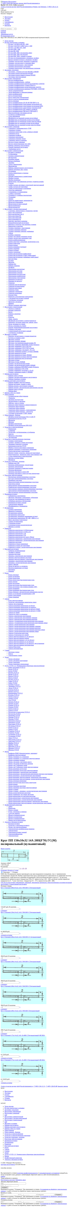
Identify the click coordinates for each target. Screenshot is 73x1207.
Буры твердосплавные (15, 600)
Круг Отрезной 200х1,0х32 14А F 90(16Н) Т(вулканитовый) (20, 1011)
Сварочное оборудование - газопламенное (22, 410)
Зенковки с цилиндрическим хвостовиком (22, 563)
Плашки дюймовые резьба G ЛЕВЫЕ (20, 372)
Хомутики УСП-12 (14, 741)
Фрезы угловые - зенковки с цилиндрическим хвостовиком (27, 791)
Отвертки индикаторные (16, 286)
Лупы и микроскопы (15, 164)
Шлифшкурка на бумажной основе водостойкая (23, 120)
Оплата (7, 20)
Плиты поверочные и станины (18, 173)
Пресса (10, 654)
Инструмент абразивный (13, 78)
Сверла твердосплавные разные (18, 638)
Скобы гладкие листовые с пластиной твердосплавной (26, 185)
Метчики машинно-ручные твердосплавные (22, 357)
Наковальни (12, 429)
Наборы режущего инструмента (15, 381)
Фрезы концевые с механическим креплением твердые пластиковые (30, 774)
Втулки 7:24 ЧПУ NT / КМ (17, 47)
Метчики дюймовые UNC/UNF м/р (19, 346)
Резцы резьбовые (13, 588)
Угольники (11, 197)
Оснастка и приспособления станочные (17, 439)
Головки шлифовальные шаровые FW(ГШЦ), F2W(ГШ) (26, 89)
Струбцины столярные (15, 332)
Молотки (11, 262)
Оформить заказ (20, 1180)
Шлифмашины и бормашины (17, 506)
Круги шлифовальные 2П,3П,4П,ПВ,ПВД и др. (23, 102)
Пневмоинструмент (11, 494)
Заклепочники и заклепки (16, 401)
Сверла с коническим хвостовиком (19, 616)
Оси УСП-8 (12, 700)
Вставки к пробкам (14, 152)
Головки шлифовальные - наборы (19, 82)
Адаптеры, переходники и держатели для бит (23, 211)
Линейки (11, 162)
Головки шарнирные (15, 509)
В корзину (4, 870)
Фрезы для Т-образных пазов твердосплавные (23, 767)
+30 (25, 868)
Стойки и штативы (14, 193)
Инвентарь (11, 808)
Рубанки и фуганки (14, 329)
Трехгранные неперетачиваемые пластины (22, 490)
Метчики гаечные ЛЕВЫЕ (17, 341)
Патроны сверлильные (15, 466)
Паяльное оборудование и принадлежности (22, 405)
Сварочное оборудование (16, 408)
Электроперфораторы (15, 834)
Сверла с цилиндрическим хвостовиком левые (23, 631)
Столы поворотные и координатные (20, 456)
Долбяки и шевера (14, 552)
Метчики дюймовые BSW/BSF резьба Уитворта (23, 344)
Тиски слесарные (14, 659)
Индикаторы (12, 157)
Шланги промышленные (16, 818)
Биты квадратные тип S (16, 214)
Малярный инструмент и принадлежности (22, 320)
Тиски (7, 657)
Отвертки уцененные (15, 291)
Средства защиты (14, 813)
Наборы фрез (12, 391)
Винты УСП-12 (13, 676)
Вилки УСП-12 (13, 674)
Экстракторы (12, 437)
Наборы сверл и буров (15, 375)
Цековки (11, 571)
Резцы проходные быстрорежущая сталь (21, 580)
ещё (6, 1115)
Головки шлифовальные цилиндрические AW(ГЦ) (24, 87)
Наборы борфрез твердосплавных (19, 382)
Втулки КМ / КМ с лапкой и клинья (20, 56)
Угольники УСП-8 (14, 736)
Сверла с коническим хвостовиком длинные (22, 617)
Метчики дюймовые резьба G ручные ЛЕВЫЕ (23, 351)
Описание (6, 872)
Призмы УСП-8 (13, 719)
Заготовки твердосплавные (17, 77)
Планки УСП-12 (13, 705)
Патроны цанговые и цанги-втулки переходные (23, 473)
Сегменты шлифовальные (16, 114)
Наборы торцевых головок (17, 379)
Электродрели (13, 830)
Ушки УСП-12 (13, 738)
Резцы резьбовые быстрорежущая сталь (21, 590)
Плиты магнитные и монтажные (19, 451)
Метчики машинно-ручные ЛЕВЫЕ (20, 355)
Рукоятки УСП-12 (14, 731)
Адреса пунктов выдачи (8, 7)
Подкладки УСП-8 (14, 714)
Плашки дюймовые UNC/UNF (18, 369)
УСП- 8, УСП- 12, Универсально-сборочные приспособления (24, 666)
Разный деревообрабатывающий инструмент (23, 327)
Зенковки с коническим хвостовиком (20, 561)
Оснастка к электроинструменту (18, 825)
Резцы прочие (12, 581)
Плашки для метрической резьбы (19, 363)
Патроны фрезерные (15, 470)
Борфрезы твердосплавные (17, 755)
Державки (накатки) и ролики (18, 444)
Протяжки (11, 569)
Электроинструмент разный (17, 832)
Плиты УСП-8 (13, 710)
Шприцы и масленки (15, 435)
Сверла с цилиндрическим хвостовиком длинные (24, 626)
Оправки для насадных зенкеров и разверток (23, 61)
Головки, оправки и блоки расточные (20, 442)
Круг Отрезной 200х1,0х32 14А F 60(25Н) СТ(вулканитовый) (21, 986)
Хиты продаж (9, 41)
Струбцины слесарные (15, 300)
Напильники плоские (15, 272)
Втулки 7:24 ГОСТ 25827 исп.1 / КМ (20, 46)
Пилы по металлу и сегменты (18, 566)
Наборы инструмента (11, 374)
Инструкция (9, 17)
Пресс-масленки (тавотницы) (17, 520)
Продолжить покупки (8, 1180)
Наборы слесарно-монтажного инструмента (22, 377)
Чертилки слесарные (15, 302)
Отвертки (11, 283)
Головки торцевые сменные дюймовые (21, 231)
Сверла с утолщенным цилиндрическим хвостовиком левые (28, 623)
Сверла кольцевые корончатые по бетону (21, 605)
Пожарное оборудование (16, 406)
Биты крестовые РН (14, 217)
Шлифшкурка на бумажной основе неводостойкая (24, 121)
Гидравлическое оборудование (18, 396)
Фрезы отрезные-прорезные (17, 781)
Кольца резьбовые (14, 161)
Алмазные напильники (15, 137)
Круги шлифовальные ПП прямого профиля (22, 109)
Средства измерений (15, 190)
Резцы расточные (14, 583)
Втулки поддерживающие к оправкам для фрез (23, 58)
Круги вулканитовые (15, 96)
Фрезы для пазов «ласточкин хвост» (20, 762)
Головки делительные (15, 441)
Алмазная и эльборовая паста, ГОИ (19, 128)
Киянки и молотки (14, 314)
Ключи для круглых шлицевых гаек (20, 238)
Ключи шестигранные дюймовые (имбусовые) (23, 257)
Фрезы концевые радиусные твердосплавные (23, 770)
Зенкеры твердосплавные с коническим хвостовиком (25, 559)
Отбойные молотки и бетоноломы (19, 501)
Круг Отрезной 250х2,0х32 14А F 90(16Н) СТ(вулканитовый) (21, 912)
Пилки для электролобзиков (17, 827)
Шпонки (11, 422)
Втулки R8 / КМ (13, 51)
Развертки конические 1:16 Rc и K (19, 532)
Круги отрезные (13, 101)
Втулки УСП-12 (13, 679)
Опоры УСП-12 (13, 696)
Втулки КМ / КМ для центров (18, 54)
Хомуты (11, 434)
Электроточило (13, 836)
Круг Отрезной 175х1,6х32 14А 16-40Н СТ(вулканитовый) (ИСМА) (23, 1035)
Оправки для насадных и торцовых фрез (21, 63)
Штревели (11, 460)
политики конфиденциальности (27, 1173)
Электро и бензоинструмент (14, 822)
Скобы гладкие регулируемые (18, 187)
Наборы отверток (14, 266)
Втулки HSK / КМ (14, 49)
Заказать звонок (18, 3)
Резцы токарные (13, 597)
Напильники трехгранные (16, 278)
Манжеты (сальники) (15, 511)
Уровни (10, 199)
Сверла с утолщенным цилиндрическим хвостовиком (25, 621)
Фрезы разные (13, 784)
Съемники (11, 430)
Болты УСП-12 (13, 669)
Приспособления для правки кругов (20, 113)
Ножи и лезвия (13, 810)
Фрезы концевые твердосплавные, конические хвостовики (27, 777)
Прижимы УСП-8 (14, 715)
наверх (3, 1176)
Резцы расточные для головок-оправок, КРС (22, 587)
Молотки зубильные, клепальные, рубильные (23, 497)
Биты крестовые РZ (14, 216)
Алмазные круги (13, 133)
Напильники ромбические (16, 276)
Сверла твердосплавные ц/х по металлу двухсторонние (26, 643)
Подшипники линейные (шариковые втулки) (23, 516)
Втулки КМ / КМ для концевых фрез (20, 53)
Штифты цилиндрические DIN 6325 (20, 425)
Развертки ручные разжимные (18, 544)
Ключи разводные (14, 243)
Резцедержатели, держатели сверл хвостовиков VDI (25, 454)
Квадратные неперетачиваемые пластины (21, 477)
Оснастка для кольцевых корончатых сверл (22, 602)
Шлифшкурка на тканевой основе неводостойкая (24, 125)
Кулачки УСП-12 (13, 695)
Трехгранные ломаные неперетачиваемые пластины (25, 489)
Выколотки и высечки (15, 226)
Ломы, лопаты (13, 319)
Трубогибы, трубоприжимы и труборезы (21, 432)
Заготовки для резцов (12, 70)
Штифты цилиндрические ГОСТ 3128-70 (21, 417)
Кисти (10, 312)
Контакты (8, 25)
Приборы (11, 175)
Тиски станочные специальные (18, 664)
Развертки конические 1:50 (17, 535)
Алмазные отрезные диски (17, 138)
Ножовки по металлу (15, 281)
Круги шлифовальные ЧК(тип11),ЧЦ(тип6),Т (23, 111)
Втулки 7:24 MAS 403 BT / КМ (18, 44)
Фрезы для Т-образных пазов (17, 765)
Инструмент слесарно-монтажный (16, 209)
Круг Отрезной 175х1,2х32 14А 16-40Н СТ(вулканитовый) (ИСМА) (23, 1060)
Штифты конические (15, 423)
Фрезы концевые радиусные (17, 769)
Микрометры (12, 166)
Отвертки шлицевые (15, 293)
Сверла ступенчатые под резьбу (18, 635)
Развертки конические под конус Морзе (21, 537)
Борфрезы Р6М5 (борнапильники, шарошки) (22, 753)
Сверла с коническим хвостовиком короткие (22, 619)
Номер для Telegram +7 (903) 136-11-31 (45, 7)
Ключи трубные (13, 250)
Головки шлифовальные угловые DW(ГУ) (22, 85)
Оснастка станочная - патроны (14, 461)
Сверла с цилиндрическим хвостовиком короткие (24, 628)
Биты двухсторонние (15, 212)
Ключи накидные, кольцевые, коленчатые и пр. (23, 241)
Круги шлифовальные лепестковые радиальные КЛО (25, 106)
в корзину (4, 910)
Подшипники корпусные (16, 514)
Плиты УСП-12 (13, 708)
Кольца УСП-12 (13, 691)
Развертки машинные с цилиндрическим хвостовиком (26, 540)
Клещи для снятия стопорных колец (20, 236)
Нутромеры (12, 171)
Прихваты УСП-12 (14, 720)
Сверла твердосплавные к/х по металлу (21, 636)
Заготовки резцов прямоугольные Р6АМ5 (21, 75)
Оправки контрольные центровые (19, 66)
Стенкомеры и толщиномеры (17, 192)
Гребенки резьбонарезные (16, 551)
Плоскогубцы (12, 295)
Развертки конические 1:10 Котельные (20, 530)
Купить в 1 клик (13, 870)
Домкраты (11, 398)
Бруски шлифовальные (15, 80)
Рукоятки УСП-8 (13, 733)
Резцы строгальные (14, 595)
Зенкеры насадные (14, 554)
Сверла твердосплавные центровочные (21, 645)
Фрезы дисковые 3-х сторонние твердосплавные (24, 758)
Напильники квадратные (16, 269)
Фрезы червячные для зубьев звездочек (21, 794)
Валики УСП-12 (13, 672)
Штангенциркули (14, 207)
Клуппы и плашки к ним (16, 338)
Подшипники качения (15, 513)
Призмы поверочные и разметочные (20, 176)
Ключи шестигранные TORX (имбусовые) (22, 255)
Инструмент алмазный (12, 126)
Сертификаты (9, 22)
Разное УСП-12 (13, 727)
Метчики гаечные (14, 339)
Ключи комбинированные (16, 240)
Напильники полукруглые (16, 274)
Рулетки (11, 183)
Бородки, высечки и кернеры (17, 221)
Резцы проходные (14, 578)
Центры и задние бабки (16, 458)
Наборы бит (12, 264)
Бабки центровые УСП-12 (16, 667)
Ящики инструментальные (17, 820)
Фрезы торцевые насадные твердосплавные (22, 787)
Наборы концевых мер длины (18, 169)
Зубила (10, 233)
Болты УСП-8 (12, 671)
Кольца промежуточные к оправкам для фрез (23, 59)
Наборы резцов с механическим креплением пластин (25, 387)
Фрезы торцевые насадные (17, 786)
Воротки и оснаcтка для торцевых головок (22, 224)
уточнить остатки (6, 935)
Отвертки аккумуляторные (17, 284)
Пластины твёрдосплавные (13, 475)
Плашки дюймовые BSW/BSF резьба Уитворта (23, 367)
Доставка (8, 18)
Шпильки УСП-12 (14, 746)
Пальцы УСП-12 (13, 702)
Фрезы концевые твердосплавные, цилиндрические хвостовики (29, 779)
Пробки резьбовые (14, 180)
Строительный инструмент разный (19, 331)
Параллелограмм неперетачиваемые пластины (23, 482)
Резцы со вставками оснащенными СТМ (21, 593)
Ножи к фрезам (13, 564)
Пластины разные (14, 484)
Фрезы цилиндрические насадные (19, 793)
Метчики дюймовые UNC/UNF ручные (21, 348)
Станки (7, 650)
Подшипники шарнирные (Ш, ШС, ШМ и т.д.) (23, 518)
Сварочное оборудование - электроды (20, 411)
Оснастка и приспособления (14, 427)
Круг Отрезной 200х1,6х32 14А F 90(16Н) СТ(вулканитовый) (21, 961)
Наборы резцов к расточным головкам (20, 386)
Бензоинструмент (14, 824)
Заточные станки (13, 652)
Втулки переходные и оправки (14, 42)
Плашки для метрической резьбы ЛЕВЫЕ (21, 365)
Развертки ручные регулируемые (19, 545)
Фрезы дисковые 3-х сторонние (18, 757)
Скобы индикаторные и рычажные (19, 188)
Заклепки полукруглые (15, 399)
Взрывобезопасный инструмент (18, 223)
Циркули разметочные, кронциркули (20, 200)
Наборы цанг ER (13, 463)
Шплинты (11, 420)
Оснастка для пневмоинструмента (19, 499)
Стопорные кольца (14, 523)
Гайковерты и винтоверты (16, 496)
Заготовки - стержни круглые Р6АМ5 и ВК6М (23, 71)
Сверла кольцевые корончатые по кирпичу (22, 607)
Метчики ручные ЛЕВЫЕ (16, 362)
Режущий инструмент (12, 549)
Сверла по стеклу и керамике (17, 614)
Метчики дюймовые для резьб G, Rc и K (21, 350)
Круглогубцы (12, 259)
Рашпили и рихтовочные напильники (20, 296)
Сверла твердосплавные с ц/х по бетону (21, 640)
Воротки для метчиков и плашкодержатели (22, 336)
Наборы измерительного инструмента (20, 168)
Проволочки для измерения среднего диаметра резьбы (26, 181)
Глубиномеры (12, 154)
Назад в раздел (5, 848)
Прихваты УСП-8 (14, 722)
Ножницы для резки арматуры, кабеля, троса (22, 322)
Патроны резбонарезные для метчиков (20, 465)
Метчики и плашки (11, 334)
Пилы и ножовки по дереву (17, 326)
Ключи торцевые (13, 248)
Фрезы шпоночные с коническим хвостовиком (23, 798)
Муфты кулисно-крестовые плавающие (21, 447)
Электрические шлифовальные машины (21, 829)
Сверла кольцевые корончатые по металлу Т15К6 (24, 611)
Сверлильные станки (15, 655)
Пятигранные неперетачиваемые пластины (22, 485)
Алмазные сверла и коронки (17, 140)
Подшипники (9, 508)
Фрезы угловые (13, 789)
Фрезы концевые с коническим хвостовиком (22, 772)
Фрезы (7, 751)
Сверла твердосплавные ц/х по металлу (21, 642)
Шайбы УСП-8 (13, 745)
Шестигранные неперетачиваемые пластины (22, 492)
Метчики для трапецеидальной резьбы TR (22, 343)
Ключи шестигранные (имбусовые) (19, 253)
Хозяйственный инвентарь (13, 805)
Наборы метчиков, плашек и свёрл (19, 384)
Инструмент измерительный (14, 150)
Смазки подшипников (15, 521)
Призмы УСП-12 (13, 717)
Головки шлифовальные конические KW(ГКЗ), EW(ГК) (26, 84)
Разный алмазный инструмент (18, 147)
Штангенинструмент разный (17, 204)
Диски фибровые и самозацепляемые (20, 92)
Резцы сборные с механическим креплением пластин (25, 592)
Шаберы (11, 303)
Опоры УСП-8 (13, 698)
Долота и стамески (14, 308)
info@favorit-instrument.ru (32, 3)
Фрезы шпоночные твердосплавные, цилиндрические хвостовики (29, 803)
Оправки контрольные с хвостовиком (20, 65)
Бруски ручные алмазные (16, 142)
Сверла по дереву (14, 612)
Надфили (11, 267)
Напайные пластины (15, 480)
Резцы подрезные (14, 576)
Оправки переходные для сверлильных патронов (24, 68)
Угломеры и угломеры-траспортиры (20, 195)
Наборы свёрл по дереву (12, 393)
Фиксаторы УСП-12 (14, 739)
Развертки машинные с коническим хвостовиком (24, 538)
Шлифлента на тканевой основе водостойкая (23, 118)
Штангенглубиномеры (15, 202)
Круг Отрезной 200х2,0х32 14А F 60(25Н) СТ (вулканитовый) (21, 937)
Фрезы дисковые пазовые (16, 760)
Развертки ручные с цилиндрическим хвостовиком (25, 547)
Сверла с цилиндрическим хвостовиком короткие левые (26, 629)
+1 (20, 868)
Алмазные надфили (14, 135)
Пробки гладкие (13, 178)
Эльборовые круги (14, 149)
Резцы (7, 573)
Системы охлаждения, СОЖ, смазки (20, 413)
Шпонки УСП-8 (13, 750)
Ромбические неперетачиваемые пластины (22, 487)
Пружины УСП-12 (14, 726)
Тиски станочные (14, 662)
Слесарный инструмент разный (18, 298)
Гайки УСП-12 (13, 681)
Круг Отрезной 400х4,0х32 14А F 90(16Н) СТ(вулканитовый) (21, 888)
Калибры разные (13, 159)
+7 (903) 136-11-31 (39, 1086)
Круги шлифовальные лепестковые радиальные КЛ (25, 104)
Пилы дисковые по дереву (16, 324)
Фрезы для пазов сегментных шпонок (20, 763)
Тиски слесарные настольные (18, 660)
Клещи (10, 315)
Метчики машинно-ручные (17, 353)
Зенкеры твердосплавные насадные (19, 557)
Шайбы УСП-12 (13, 743)
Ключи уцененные (14, 252)
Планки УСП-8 (13, 707)
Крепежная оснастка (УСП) (17, 418)
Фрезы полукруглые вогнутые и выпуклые (22, 782)
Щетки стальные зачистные (17, 305)
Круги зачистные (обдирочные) (18, 97)
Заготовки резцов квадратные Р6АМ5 (20, 73)
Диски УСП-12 (13, 688)
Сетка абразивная (14, 116)
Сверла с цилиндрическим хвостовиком (21, 624)
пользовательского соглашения (49, 1173)
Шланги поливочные (15, 817)
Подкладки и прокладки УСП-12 (19, 712)
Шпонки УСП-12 (14, 748)
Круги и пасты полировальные (18, 99)
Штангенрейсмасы (14, 205)
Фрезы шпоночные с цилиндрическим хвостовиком (25, 799)
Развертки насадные (14, 542)
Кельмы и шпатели (14, 310)
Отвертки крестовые (15, 288)
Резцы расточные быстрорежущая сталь (21, 585)
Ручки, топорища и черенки (17, 811)
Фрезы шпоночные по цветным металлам (21, 796)
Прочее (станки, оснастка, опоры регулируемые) (24, 453)
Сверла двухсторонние (15, 604)
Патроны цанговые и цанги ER (18, 472)
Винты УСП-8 (13, 678)
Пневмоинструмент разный (17, 502)
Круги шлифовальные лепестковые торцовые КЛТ (24, 108)
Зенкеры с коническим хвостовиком (20, 556)
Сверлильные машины (15, 504)
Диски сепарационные (15, 90)
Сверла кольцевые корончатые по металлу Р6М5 (24, 609)
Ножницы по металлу (15, 279)
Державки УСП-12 (14, 686)
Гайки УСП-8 (12, 683)
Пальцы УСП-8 (13, 703)
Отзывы (7, 24)
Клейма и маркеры (14, 235)
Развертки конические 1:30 (17, 533)
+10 (23, 868)
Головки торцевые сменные (17, 229)
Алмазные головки (14, 130)
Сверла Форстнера (14, 647)
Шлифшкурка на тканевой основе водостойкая (23, 123)
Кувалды (11, 317)
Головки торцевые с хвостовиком (19, 228)
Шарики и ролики (14, 526)
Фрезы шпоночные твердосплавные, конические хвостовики (28, 801)
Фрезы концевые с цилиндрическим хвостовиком (24, 775)
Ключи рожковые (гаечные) (17, 247)
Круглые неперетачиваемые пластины (20, 478)
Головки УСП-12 (13, 684)
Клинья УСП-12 (13, 690)
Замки (10, 806)
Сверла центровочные (15, 648)
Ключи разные (13, 245)
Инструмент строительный (13, 307)
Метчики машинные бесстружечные (20, 358)
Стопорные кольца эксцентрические (20, 525)
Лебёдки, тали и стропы (16, 403)
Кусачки (11, 260)
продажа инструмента (8, 1164)
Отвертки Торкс (13, 290)
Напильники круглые (15, 271)
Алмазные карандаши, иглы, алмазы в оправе (23, 132)
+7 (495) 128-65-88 (7, 3)
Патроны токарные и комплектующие (20, 468)
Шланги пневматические (16, 815)
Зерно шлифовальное (15, 94)
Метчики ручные (13, 360)
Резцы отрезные (13, 575)
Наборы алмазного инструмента (18, 145)
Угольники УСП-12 (14, 734)
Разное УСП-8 (13, 729)
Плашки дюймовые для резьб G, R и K (20, 370)
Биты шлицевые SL (14, 219)
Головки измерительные (16, 156)
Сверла (7, 599)
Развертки (8, 528)
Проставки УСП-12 (14, 724)
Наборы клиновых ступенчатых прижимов (22, 449)
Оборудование (9, 394)
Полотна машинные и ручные (18, 568)
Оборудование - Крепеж (12, 415)
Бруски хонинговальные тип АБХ (19, 144)
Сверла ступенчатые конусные (18, 633)
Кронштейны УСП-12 (15, 693)
